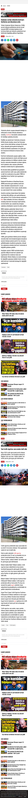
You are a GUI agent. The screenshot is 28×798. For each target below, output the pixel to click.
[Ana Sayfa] (1, 5)
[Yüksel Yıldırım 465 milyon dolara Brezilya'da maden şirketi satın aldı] (14, 305)
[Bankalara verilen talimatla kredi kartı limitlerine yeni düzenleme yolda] (14, 51)
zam (15, 601)
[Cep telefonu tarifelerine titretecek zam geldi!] (14, 367)
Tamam (25, 796)
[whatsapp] (8, 40)
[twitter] (5, 40)
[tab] (4, 273)
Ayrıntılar (20, 796)
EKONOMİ (8, 5)
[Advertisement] (14, 81)
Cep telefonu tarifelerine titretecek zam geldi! (13, 376)
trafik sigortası (17, 553)
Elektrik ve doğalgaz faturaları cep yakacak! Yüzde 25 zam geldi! (13, 356)
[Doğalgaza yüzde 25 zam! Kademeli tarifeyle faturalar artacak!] (14, 325)
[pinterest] (17, 40)
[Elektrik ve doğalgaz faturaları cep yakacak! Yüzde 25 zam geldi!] (14, 346)
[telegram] (11, 40)
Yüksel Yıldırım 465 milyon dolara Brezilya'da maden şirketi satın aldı (13, 314)
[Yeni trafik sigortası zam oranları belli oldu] (14, 477)
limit (2, 199)
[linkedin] (14, 40)
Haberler (4, 5)
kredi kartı (9, 135)
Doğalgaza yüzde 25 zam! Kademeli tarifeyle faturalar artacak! (13, 335)
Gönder (4, 289)
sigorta (13, 585)
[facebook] (2, 40)
